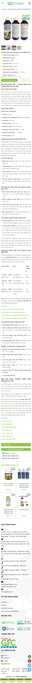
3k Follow (5, 661)
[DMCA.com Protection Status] (5, 664)
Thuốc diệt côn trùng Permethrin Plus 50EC (15, 315)
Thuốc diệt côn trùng (8, 439)
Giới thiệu (4, 602)
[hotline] (29, 3)
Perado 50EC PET (6, 92)
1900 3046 (13, 453)
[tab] (9, 80)
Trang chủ (4, 9)
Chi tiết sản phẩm (9, 80)
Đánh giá (25, 80)
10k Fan (5, 655)
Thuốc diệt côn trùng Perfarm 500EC (13, 309)
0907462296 (4, 681)
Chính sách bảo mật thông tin (10, 611)
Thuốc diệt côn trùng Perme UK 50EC (13, 312)
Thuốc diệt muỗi (7, 433)
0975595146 (12, 681)
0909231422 (15, 456)
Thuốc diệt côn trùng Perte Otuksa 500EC (15, 318)
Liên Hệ (3, 605)
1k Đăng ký (6, 657)
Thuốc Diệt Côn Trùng (14, 76)
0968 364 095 (14, 458)
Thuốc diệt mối (7, 436)
